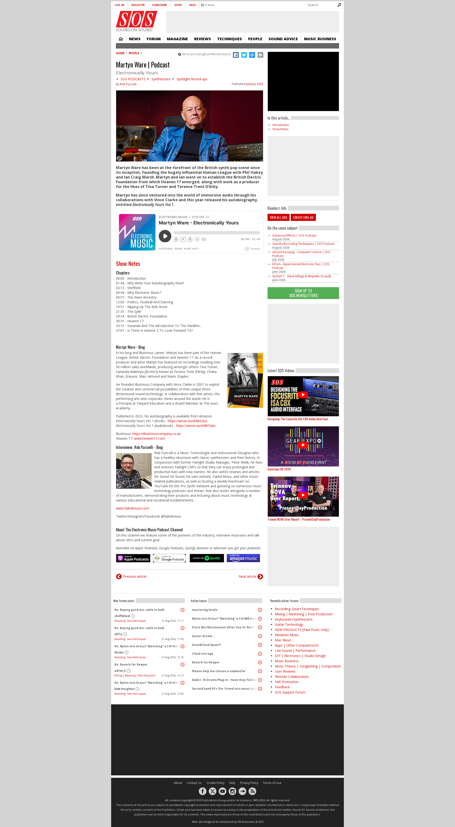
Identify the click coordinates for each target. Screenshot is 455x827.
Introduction (280, 125)
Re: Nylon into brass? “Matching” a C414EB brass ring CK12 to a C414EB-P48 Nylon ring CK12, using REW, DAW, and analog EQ (147, 646)
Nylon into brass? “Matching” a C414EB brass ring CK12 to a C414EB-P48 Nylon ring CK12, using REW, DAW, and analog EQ (225, 619)
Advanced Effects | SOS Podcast (294, 235)
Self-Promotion (286, 681)
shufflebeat (122, 616)
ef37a (118, 634)
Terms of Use (272, 783)
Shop (178, 5)
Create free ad (303, 217)
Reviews (202, 38)
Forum (154, 38)
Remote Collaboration (292, 676)
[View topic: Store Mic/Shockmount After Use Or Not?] (260, 627)
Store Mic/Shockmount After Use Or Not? (223, 627)
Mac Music (283, 640)
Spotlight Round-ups (192, 79)
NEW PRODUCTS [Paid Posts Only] (302, 629)
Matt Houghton (124, 689)
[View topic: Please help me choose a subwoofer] (260, 671)
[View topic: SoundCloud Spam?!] (260, 645)
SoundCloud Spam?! (206, 645)
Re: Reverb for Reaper (131, 664)
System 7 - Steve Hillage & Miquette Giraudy (301, 276)
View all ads (278, 217)
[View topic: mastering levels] (260, 610)
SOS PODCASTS (133, 79)
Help (192, 5)
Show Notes (128, 263)
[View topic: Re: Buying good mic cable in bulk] (182, 610)
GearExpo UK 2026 (279, 468)
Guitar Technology (289, 624)
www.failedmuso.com (132, 508)
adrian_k (120, 671)
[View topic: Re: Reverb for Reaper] (182, 664)
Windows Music (287, 635)
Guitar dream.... (204, 636)
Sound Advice (283, 38)
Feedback (282, 687)
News (135, 38)
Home (121, 39)
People (255, 38)
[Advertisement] (303, 333)
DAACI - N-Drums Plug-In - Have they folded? (225, 680)
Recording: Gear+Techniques (130, 620)
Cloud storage (202, 654)
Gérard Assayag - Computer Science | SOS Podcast (301, 254)
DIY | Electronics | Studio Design (300, 655)
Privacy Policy (249, 783)
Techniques (229, 38)
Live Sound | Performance (295, 650)
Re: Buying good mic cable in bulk (139, 610)
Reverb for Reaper (206, 662)
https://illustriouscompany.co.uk (156, 433)
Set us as (206, 54)
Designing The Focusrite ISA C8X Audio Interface (298, 418)
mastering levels (205, 610)
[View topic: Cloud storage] (260, 654)
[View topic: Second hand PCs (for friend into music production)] (260, 689)
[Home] (136, 19)
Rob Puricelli (128, 84)
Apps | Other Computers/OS (297, 645)
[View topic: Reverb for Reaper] (260, 662)
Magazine (177, 38)
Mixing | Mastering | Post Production (134, 675)
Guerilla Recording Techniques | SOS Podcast (303, 244)
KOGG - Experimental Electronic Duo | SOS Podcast (300, 266)
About (178, 783)
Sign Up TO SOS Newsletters (303, 293)
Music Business (320, 38)
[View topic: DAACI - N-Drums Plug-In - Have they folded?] (260, 680)
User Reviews (285, 671)
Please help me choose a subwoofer (219, 671)
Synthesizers (161, 79)
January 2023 (254, 84)
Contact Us (194, 783)
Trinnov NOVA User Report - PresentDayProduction (299, 519)
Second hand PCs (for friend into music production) (225, 689)
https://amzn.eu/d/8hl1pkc (196, 425)
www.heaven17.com (149, 438)
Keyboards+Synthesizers (294, 619)
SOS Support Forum (290, 692)
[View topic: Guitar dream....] (260, 636)
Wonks (119, 652)
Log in (119, 5)
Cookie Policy (215, 783)
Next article (247, 576)
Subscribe (159, 5)
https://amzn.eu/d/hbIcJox (187, 421)
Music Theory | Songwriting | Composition (308, 666)
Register (138, 5)
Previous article (134, 576)
